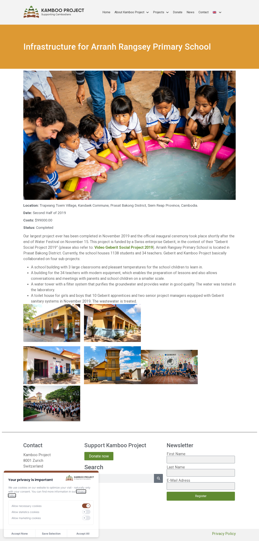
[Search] (158, 478)
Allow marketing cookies (26, 518)
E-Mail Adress (178, 480)
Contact (204, 12)
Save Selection (51, 533)
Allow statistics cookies (25, 512)
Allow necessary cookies (27, 505)
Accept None (19, 533)
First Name (176, 454)
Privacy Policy (224, 533)
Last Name (176, 467)
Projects (158, 12)
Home (106, 12)
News (190, 12)
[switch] (86, 505)
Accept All (82, 533)
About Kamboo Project (129, 12)
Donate (177, 12)
